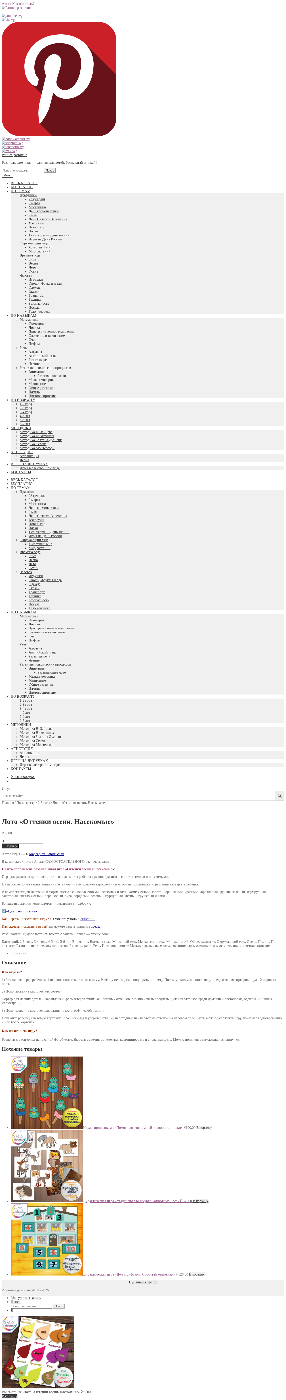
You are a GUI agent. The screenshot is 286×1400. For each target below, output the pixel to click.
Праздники (28, 195)
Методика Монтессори (37, 448)
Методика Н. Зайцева (36, 432)
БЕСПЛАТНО (22, 187)
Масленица (37, 207)
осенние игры (206, 945)
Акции (7, 4)
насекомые (163, 945)
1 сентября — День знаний (49, 235)
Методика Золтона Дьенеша (41, 440)
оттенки (225, 945)
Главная (8, 802)
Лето (32, 267)
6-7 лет (25, 424)
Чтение (34, 364)
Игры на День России (45, 239)
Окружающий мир (34, 243)
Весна (33, 263)
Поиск (50, 170)
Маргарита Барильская (46, 854)
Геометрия (36, 323)
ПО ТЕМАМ (20, 191)
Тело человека (39, 311)
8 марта (34, 203)
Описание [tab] (18, 953)
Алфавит (35, 352)
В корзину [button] (204, 1127)
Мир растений (39, 251)
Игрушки (36, 279)
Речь (23, 347)
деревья (147, 945)
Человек (26, 275)
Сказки (34, 291)
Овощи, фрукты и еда (45, 283)
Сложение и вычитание (47, 335)
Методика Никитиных (37, 436)
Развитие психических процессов (45, 368)
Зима (32, 259)
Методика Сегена (33, 444)
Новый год (37, 227)
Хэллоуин (36, 223)
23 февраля (37, 199)
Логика (34, 327)
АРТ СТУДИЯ (22, 452)
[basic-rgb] (30, 811)
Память (34, 392)
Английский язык (42, 356)
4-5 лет (25, 416)
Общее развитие (41, 388)
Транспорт (37, 295)
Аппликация (29, 456)
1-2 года (26, 404)
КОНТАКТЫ (21, 472)
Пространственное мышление (51, 331)
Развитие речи (39, 360)
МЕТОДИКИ (21, 428)
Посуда (34, 307)
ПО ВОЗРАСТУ (23, 400)
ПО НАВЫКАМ (23, 315)
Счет (32, 339)
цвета (237, 945)
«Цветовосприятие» (21, 911)
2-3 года (26, 408)
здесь (95, 926)
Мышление (37, 384)
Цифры (34, 343)
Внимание (36, 372)
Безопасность (39, 303)
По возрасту (26, 802)
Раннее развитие (14, 155)
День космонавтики (44, 211)
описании (87, 919)
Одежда (34, 287)
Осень (33, 271)
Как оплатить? (23, 4)
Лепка (24, 460)
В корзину (10, 846)
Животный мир (40, 247)
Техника (35, 299)
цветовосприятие (256, 945)
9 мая (33, 215)
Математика (29, 319)
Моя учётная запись (26, 1298)
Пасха (33, 231)
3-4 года (26, 412)
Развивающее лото (52, 376)
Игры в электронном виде (40, 468)
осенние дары (183, 945)
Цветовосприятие (42, 396)
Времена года (30, 255)
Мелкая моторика (42, 380)
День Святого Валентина (48, 219)
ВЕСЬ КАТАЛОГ (24, 183)
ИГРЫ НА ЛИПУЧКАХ (29, 464)
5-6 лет (25, 420)
